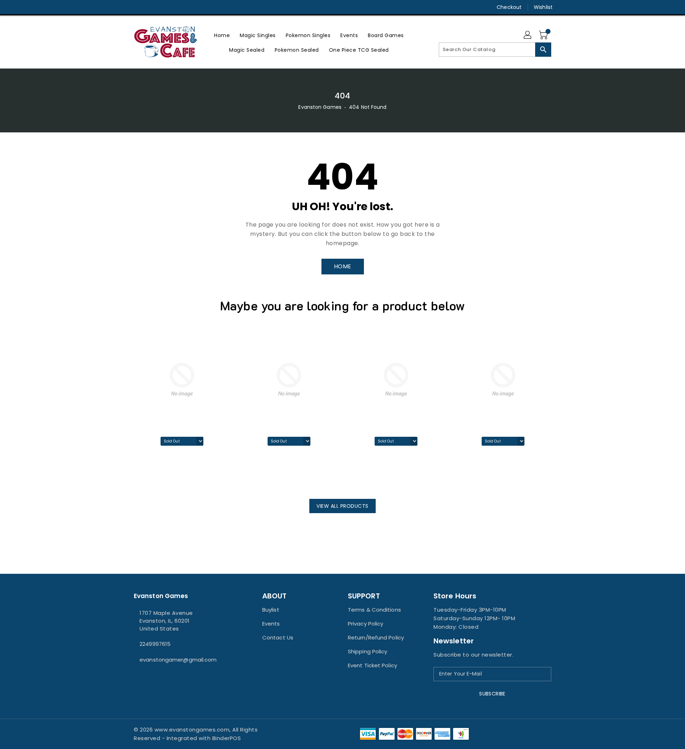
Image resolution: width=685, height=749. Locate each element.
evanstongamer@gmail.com (178, 659)
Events (271, 623)
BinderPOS (226, 738)
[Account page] (528, 35)
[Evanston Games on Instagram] (137, 7)
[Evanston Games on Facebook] (123, 7)
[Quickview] (141, 479)
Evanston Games (319, 107)
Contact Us (277, 637)
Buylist (270, 609)
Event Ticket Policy (372, 665)
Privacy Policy (365, 623)
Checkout (509, 7)
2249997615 (155, 644)
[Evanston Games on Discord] (151, 7)
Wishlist (543, 7)
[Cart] (544, 35)
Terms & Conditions (374, 609)
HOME (342, 266)
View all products (342, 506)
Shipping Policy (367, 651)
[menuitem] (222, 35)
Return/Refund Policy (376, 637)
